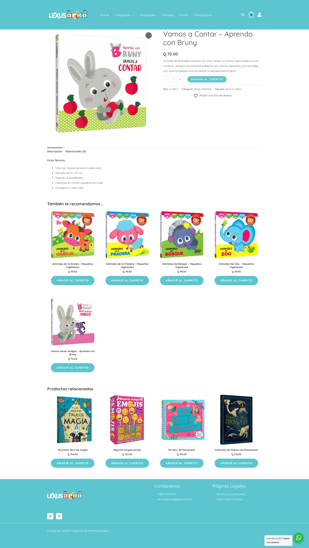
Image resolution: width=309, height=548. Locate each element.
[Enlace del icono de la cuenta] (259, 15)
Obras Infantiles (202, 88)
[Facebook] (59, 516)
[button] (132, 15)
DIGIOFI (66, 530)
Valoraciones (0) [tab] (75, 151)
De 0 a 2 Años (233, 88)
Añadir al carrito (207, 79)
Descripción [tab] (54, 151)
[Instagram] (50, 516)
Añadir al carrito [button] (73, 280)
